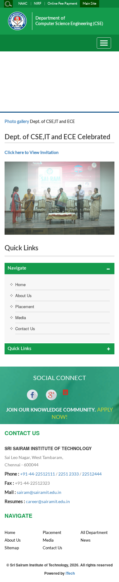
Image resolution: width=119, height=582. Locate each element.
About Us (23, 295)
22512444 (92, 473)
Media (20, 317)
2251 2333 (68, 473)
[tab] (59, 268)
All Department (94, 532)
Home (20, 284)
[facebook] (32, 395)
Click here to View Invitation (32, 152)
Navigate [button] (17, 268)
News (86, 540)
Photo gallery (17, 122)
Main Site (89, 3)
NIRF (37, 3)
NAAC (22, 3)
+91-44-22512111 (37, 473)
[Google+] (51, 395)
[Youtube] (65, 392)
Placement (24, 306)
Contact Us (25, 328)
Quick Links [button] (19, 348)
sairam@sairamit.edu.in (39, 492)
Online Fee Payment (62, 3)
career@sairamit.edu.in (48, 501)
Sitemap (12, 547)
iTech (70, 573)
